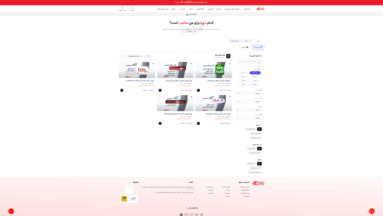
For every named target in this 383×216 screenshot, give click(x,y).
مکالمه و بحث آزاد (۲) (255, 153)
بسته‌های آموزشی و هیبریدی (232, 9)
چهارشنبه (243, 80)
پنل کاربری (210, 190)
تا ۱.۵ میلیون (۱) (251, 163)
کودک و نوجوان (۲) (250, 129)
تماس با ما (182, 9)
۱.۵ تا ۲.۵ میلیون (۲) (256, 168)
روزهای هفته (257, 69)
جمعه (243, 84)
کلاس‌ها (219, 9)
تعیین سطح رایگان (162, 9)
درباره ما (191, 9)
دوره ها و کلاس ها (245, 193)
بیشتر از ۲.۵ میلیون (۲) (255, 172)
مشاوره (174, 9)
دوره (246, 41)
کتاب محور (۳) (251, 148)
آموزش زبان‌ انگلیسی (244, 187)
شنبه (243, 73)
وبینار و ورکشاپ (234, 41)
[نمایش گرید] (149, 56)
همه (259, 129)
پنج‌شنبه (255, 84)
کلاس (258, 41)
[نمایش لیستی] (145, 56)
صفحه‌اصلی (247, 9)
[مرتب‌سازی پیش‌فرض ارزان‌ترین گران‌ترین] (131, 56)
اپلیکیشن (210, 9)
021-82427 (193, 14)
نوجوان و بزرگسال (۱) (256, 133)
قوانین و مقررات (226, 187)
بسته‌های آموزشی (245, 190)
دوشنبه (243, 77)
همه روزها (255, 73)
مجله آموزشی (200, 9)
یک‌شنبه (255, 77)
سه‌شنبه (255, 80)
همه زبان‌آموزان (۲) (256, 138)
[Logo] (257, 9)
